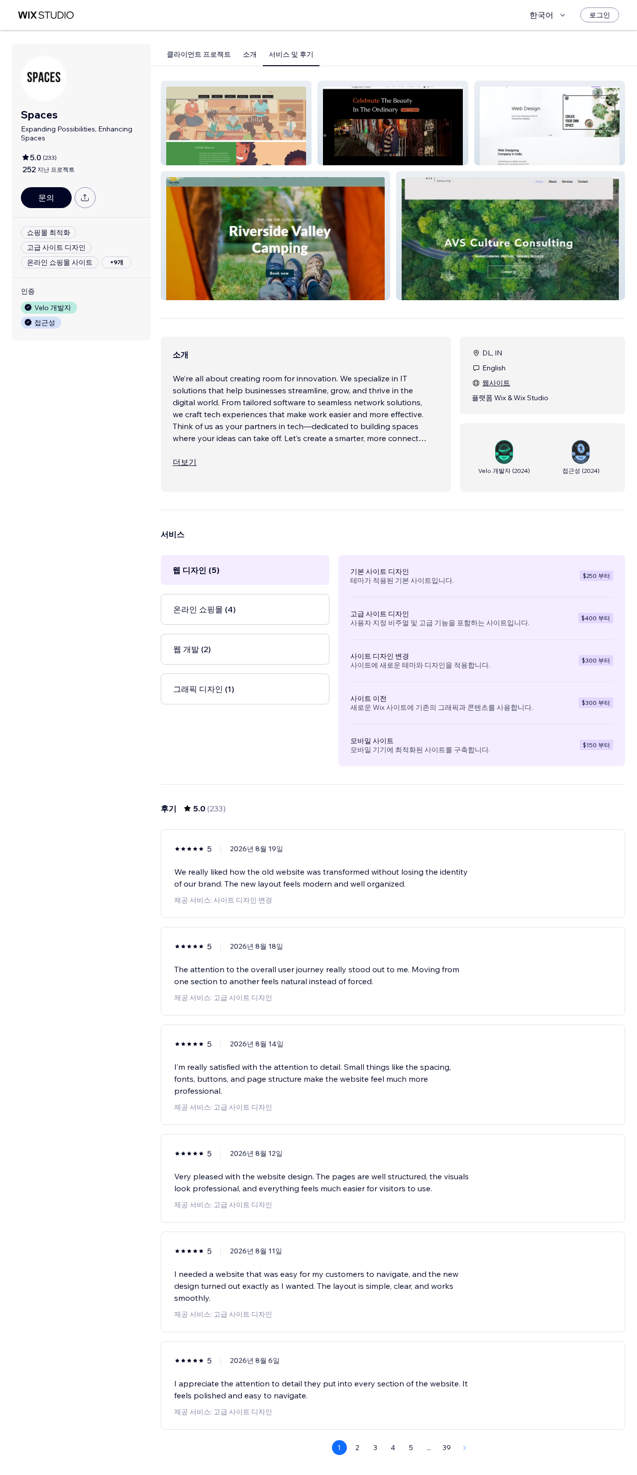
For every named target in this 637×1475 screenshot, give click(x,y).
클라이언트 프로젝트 (199, 54)
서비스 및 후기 (291, 54)
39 (446, 1447)
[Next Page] (464, 1447)
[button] (236, 123)
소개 (250, 54)
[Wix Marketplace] (46, 15)
